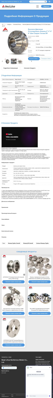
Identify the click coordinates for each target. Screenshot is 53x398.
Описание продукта (29, 68)
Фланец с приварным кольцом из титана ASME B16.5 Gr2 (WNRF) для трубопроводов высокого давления (39, 278)
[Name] (45, 1)
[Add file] (27, 396)
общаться (46, 6)
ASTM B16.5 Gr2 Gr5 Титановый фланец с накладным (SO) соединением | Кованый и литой (13, 341)
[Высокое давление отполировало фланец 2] (17, 42)
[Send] (50, 396)
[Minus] (50, 367)
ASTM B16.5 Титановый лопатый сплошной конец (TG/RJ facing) (13, 278)
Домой (4, 24)
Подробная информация (10, 68)
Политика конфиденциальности (5, 396)
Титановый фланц (17, 24)
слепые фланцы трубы (42, 243)
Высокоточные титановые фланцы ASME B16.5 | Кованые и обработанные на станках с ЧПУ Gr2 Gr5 (13, 309)
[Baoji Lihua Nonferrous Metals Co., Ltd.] (9, 6)
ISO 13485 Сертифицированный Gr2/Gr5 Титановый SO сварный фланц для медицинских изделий (39, 309)
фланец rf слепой (28, 243)
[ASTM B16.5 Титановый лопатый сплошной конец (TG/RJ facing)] (13, 265)
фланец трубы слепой (14, 243)
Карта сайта (12, 396)
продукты (9, 24)
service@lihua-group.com (10, 367)
